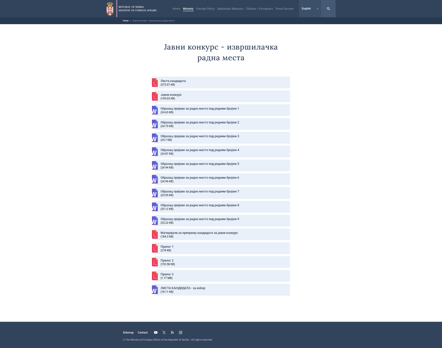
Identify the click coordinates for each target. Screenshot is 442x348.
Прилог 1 (167, 246)
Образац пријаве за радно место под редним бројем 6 (200, 177)
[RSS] (172, 332)
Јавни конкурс (171, 94)
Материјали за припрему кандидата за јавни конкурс (199, 233)
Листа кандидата (173, 81)
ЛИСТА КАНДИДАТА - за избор (183, 288)
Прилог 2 (167, 260)
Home (176, 8)
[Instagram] (180, 332)
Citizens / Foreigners (259, 8)
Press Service (285, 8)
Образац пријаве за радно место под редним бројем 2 (200, 122)
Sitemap (128, 332)
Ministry (188, 8)
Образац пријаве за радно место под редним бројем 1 (200, 108)
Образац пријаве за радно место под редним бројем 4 (200, 150)
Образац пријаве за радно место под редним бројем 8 (200, 205)
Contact (143, 332)
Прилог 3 (167, 274)
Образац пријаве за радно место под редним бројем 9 (200, 219)
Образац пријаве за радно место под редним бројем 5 (200, 164)
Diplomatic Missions (230, 8)
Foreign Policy (205, 8)
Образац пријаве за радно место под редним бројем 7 (200, 191)
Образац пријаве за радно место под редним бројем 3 (200, 136)
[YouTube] (156, 332)
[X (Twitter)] (164, 332)
